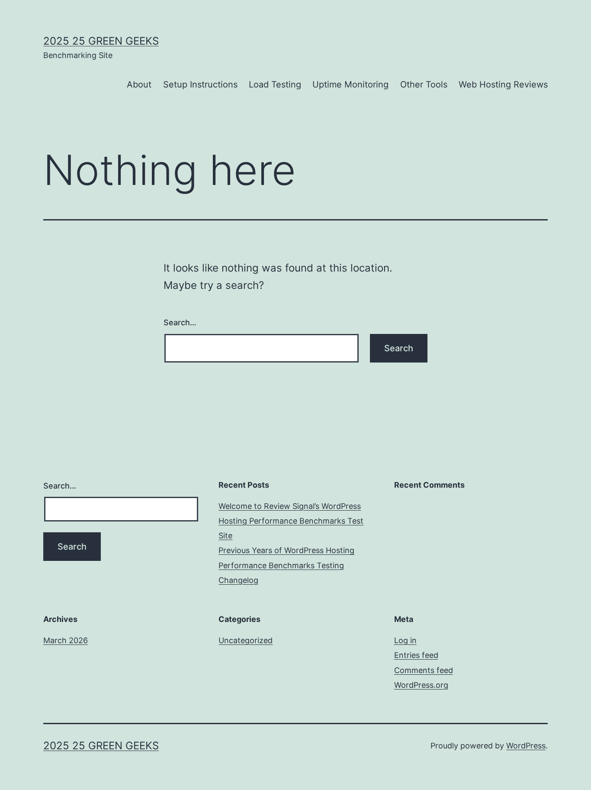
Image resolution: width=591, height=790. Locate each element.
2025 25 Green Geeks (101, 41)
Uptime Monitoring (350, 84)
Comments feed (423, 670)
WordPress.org (421, 685)
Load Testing (275, 84)
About (139, 84)
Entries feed (416, 655)
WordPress (526, 745)
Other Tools (423, 84)
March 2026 (65, 640)
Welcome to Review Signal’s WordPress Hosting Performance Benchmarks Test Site (290, 521)
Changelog (238, 580)
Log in (405, 640)
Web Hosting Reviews (503, 84)
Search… (180, 322)
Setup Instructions (200, 84)
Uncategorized (245, 640)
